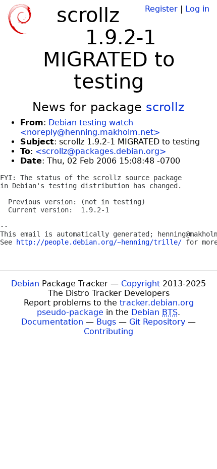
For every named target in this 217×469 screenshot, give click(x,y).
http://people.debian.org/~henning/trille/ (99, 242)
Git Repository (157, 322)
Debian (25, 283)
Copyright (140, 283)
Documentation (52, 322)
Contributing (108, 331)
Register (161, 9)
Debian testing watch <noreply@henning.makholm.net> (90, 127)
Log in (197, 9)
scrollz (165, 107)
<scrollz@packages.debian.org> (100, 151)
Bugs (106, 322)
